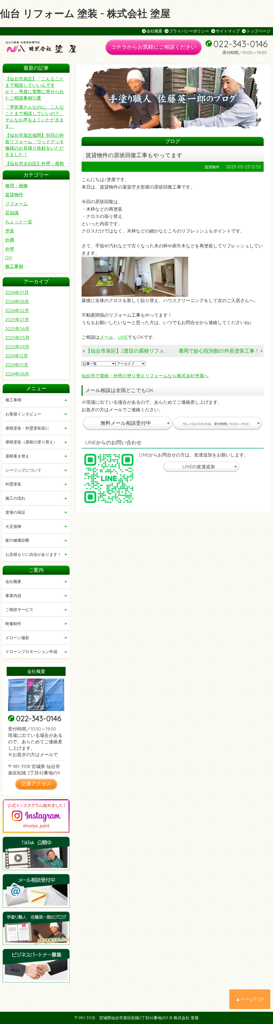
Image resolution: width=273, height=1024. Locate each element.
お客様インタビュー (23, 414)
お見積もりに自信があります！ (33, 554)
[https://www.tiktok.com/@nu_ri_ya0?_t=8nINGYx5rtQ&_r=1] (36, 853)
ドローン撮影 (17, 637)
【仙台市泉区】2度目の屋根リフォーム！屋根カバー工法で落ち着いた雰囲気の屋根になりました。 (130, 351)
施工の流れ (15, 498)
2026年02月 (17, 310)
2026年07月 (17, 292)
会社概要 (154, 31)
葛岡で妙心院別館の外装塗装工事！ (219, 351)
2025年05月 (17, 337)
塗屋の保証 (15, 512)
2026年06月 (17, 301)
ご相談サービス (19, 609)
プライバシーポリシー (189, 31)
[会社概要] (36, 695)
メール (106, 337)
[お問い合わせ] (36, 890)
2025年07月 (17, 319)
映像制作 (13, 623)
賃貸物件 (14, 194)
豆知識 (12, 212)
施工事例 (14, 266)
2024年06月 (17, 374)
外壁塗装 (13, 484)
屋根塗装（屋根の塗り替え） (31, 441)
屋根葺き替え (17, 456)
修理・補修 (16, 185)
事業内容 (13, 595)
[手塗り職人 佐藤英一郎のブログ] (36, 928)
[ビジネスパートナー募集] (36, 965)
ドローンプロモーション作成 (31, 651)
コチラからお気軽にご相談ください (153, 46)
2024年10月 (16, 365)
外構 (9, 240)
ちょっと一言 (18, 222)
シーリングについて (23, 470)
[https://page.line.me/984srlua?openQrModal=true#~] (109, 478)
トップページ (258, 31)
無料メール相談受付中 (126, 423)
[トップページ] (45, 47)
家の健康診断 (17, 540)
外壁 (9, 249)
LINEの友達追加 (198, 466)
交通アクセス (36, 783)
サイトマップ (228, 31)
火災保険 (13, 526)
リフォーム (16, 203)
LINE (123, 337)
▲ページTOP (250, 999)
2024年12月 (16, 355)
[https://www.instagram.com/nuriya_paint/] (36, 816)
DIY (8, 257)
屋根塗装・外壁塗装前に (27, 428)
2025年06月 (17, 328)
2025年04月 (17, 346)
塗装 (9, 231)
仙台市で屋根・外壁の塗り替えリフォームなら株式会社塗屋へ (145, 375)
